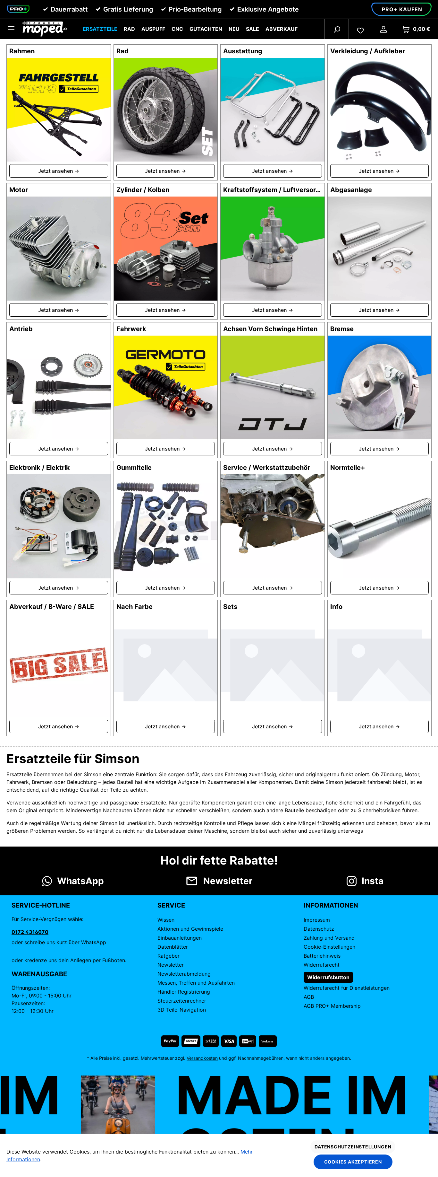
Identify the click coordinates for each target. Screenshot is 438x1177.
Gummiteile (134, 467)
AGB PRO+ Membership (332, 1006)
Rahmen (22, 51)
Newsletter (170, 965)
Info (336, 606)
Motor (18, 190)
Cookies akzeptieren (353, 1161)
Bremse (342, 329)
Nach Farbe (134, 606)
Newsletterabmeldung (184, 974)
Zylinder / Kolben (142, 190)
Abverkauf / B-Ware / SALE (51, 606)
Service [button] (171, 905)
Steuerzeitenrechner (181, 1000)
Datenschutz (319, 929)
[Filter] (11, 28)
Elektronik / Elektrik (39, 467)
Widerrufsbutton (328, 977)
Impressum (317, 920)
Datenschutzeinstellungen (353, 1146)
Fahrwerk (131, 329)
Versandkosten (202, 1058)
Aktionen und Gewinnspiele (190, 929)
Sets (230, 606)
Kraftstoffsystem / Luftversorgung (277, 190)
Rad (122, 51)
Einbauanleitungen (179, 938)
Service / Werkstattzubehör (266, 467)
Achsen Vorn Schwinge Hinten (270, 329)
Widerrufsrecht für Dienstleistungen (347, 988)
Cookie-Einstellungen (329, 947)
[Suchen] (337, 28)
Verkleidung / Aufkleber (367, 51)
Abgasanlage (351, 190)
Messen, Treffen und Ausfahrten (196, 982)
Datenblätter (172, 947)
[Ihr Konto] (383, 28)
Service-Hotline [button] (41, 905)
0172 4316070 (30, 932)
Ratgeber (168, 956)
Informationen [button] (331, 905)
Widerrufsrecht (322, 965)
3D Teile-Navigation (181, 1009)
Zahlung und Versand (329, 938)
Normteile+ (347, 467)
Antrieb (21, 329)
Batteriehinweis (322, 956)
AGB (309, 997)
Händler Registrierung (183, 991)
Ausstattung (242, 51)
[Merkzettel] (360, 28)
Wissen (165, 920)
